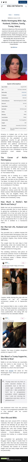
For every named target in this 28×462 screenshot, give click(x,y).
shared (11, 371)
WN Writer (14, 47)
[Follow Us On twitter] (3, 2)
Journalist (24, 95)
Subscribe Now (23, 2)
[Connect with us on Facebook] (1, 2)
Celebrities (16, 15)
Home (10, 15)
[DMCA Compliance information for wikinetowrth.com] (14, 458)
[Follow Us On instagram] (6, 2)
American (24, 92)
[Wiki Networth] (14, 6)
